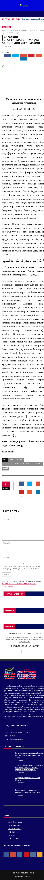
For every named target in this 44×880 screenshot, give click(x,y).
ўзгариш (19, 459)
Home (32, 873)
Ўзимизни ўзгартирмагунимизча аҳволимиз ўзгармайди (22, 464)
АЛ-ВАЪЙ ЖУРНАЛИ (15, 822)
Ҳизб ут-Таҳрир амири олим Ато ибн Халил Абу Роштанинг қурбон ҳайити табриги (29, 767)
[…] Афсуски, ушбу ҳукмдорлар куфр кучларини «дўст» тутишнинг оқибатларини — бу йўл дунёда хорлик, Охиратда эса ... (25, 639)
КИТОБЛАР (11, 835)
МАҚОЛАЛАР (6, 27)
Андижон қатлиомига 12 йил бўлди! (27, 779)
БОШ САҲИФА (13, 832)
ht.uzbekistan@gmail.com (14, 739)
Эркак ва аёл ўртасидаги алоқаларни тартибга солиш (27, 791)
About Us (24, 873)
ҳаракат (5, 468)
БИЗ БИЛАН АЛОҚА (14, 829)
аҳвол (11, 459)
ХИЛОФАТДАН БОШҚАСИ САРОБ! (25, 646)
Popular (7, 746)
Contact (16, 873)
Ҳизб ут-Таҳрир (13, 838)
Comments (19, 746)
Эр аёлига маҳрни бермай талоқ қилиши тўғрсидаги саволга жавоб (29, 755)
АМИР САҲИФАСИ (14, 825)
